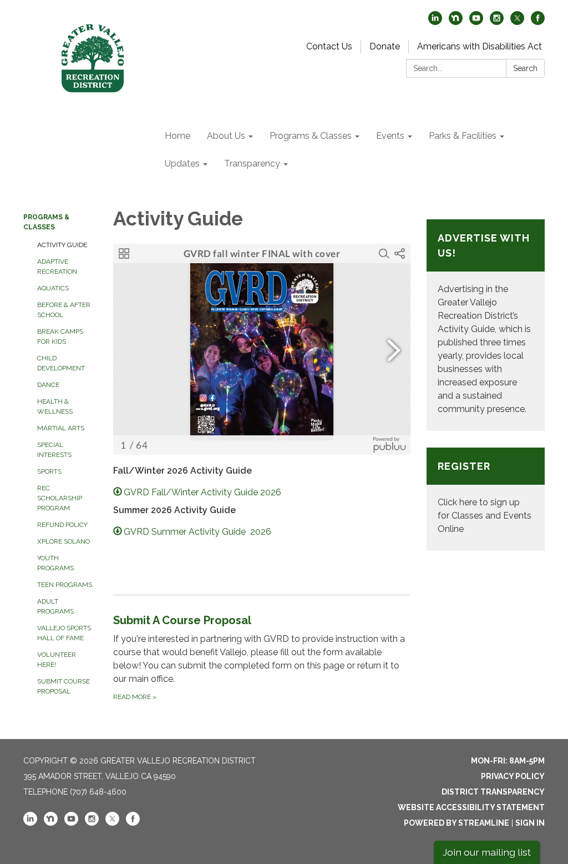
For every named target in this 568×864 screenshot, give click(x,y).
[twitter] (517, 22)
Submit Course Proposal (63, 686)
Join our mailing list (487, 852)
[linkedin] (435, 22)
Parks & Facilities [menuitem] (462, 135)
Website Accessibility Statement (471, 807)
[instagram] (497, 22)
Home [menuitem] (177, 135)
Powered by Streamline (456, 822)
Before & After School (63, 310)
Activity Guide (62, 245)
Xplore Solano (63, 541)
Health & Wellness (55, 406)
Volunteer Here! (56, 660)
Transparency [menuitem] (252, 163)
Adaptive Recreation (57, 266)
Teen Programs (64, 585)
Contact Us (329, 46)
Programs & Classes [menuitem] (311, 135)
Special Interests (54, 450)
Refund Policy (62, 525)
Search (525, 68)
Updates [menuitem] (182, 163)
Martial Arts (60, 428)
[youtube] (476, 22)
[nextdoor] (456, 22)
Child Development (61, 363)
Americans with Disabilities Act (479, 46)
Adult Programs (55, 606)
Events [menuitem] (390, 135)
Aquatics (53, 288)
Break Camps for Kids (60, 336)
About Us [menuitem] (226, 135)
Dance (48, 385)
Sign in (530, 822)
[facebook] (538, 22)
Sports (49, 471)
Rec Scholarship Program (59, 498)
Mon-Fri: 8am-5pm (508, 760)
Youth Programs (55, 563)
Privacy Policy (513, 776)
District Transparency (493, 791)
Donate (384, 46)
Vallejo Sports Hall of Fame (64, 633)
